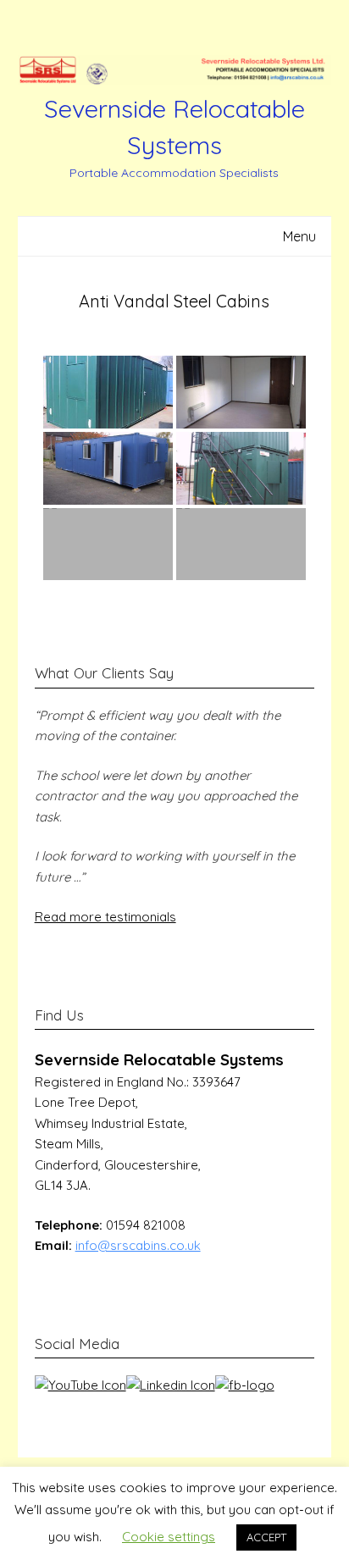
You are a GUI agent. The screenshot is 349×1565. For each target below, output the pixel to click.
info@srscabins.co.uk (138, 1245)
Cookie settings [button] (168, 1537)
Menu (299, 236)
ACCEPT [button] (266, 1537)
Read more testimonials (105, 917)
